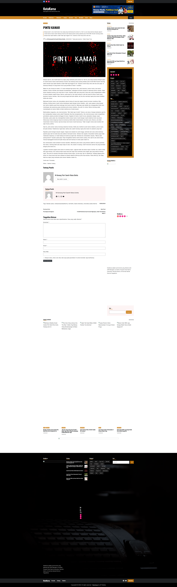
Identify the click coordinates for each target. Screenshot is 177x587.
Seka (108, 51)
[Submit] (132, 539)
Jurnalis (120, 113)
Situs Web (45, 251)
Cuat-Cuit (109, 59)
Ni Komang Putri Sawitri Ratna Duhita (56, 39)
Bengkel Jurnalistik (123, 101)
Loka (124, 88)
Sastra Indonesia (78, 203)
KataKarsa (49, 8)
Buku (117, 81)
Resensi (110, 26)
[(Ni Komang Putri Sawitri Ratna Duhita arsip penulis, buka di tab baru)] (44, 39)
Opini (119, 90)
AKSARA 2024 (113, 101)
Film (108, 26)
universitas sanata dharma (90, 203)
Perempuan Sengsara (48, 211)
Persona (123, 90)
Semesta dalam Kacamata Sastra (118, 138)
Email (45, 245)
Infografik (118, 85)
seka (122, 136)
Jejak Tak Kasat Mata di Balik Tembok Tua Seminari (115, 45)
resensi (112, 127)
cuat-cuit (126, 106)
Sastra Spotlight (115, 136)
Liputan (112, 88)
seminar (113, 140)
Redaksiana (120, 92)
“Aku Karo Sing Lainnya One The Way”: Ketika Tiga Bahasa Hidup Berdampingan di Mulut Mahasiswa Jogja (116, 37)
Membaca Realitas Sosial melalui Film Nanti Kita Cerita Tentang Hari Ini (116, 28)
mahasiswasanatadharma (61, 203)
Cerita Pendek (114, 106)
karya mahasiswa (115, 115)
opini (112, 124)
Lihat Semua (131, 23)
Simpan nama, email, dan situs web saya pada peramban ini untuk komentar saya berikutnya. (69, 257)
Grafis (112, 85)
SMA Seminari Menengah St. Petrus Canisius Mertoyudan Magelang (120, 144)
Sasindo (121, 129)
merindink (70, 203)
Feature (112, 83)
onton (131, 17)
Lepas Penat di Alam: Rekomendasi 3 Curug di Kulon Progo (116, 53)
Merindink (45, 23)
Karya (124, 85)
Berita (112, 81)
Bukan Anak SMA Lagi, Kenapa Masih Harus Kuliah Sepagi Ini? (116, 61)
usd (126, 149)
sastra (127, 129)
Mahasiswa (119, 117)
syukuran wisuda (115, 146)
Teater (116, 95)
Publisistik (113, 92)
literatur (113, 117)
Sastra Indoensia (115, 131)
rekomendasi (122, 124)
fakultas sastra (50, 203)
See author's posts (62, 179)
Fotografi (123, 83)
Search (129, 389)
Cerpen (120, 106)
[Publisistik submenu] (61, 17)
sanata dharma (114, 129)
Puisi (116, 124)
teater (122, 146)
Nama (45, 239)
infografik (113, 113)
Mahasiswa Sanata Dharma (117, 122)
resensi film (118, 127)
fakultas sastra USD (124, 108)
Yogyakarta (113, 151)
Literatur (108, 34)
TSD (126, 146)
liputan (122, 115)
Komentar (46, 222)
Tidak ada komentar (77, 39)
